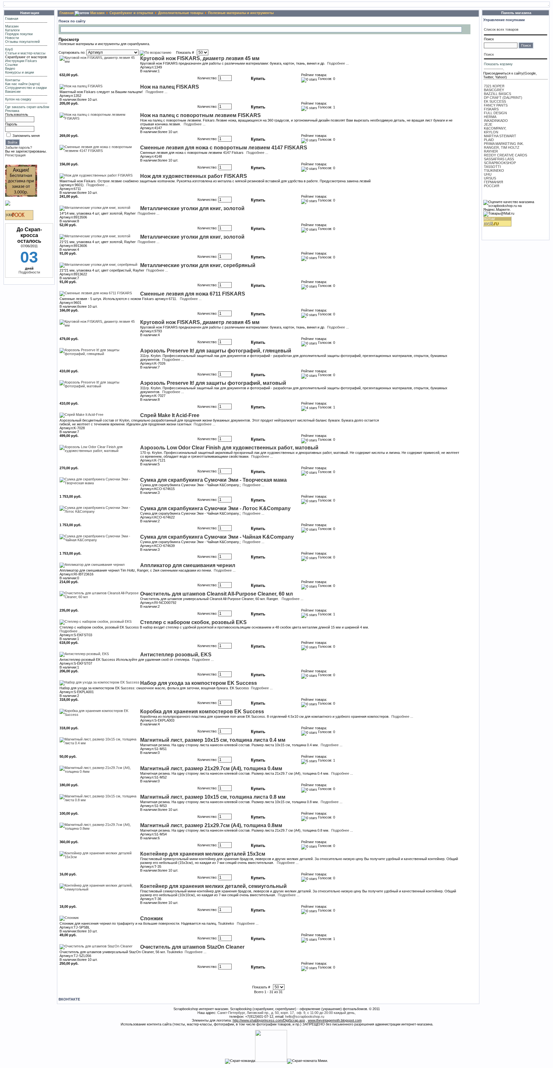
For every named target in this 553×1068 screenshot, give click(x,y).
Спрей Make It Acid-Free (169, 415)
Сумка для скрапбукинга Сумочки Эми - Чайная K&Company (217, 537)
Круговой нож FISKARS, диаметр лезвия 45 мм (200, 58)
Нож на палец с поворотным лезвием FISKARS (200, 115)
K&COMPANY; (495, 128)
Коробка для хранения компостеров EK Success (202, 711)
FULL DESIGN (495, 113)
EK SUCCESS (495, 101)
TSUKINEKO (494, 170)
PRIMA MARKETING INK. (504, 144)
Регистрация (15, 155)
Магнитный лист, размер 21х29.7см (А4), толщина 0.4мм (211, 768)
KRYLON (491, 132)
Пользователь (16, 114)
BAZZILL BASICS (497, 94)
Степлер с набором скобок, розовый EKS (193, 622)
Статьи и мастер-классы (25, 53)
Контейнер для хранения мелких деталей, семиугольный (213, 886)
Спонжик (151, 918)
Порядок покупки (19, 34)
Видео (10, 68)
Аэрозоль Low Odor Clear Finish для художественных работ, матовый (229, 447)
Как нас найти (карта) (22, 84)
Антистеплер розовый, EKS (176, 654)
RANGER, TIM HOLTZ (501, 147)
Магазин (12, 26)
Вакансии (12, 91)
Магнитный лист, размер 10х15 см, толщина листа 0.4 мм (212, 740)
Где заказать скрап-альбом (27, 107)
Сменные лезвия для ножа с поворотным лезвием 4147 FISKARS (223, 147)
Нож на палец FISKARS (169, 87)
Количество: (207, 78)
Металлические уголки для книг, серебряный (197, 265)
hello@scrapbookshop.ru (304, 1016)
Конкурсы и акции (19, 72)
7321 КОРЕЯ (494, 86)
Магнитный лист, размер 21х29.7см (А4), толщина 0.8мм (211, 825)
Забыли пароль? (18, 147)
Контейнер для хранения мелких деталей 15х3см (202, 854)
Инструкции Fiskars (21, 61)
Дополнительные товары (180, 13)
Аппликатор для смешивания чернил (187, 565)
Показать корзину (498, 64)
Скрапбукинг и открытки (131, 13)
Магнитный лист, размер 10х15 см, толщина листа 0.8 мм (212, 797)
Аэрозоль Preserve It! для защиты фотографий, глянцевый (215, 350)
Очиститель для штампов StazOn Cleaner (192, 947)
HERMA (490, 117)
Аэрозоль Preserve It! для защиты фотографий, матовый (213, 383)
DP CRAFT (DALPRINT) (503, 97)
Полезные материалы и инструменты (241, 13)
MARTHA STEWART (500, 136)
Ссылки (11, 65)
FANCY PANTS (496, 105)
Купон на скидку (18, 99)
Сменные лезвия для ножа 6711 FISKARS (192, 294)
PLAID (489, 140)
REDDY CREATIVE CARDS (505, 155)
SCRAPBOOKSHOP (500, 163)
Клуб (9, 49)
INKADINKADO (496, 121)
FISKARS (491, 109)
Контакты (12, 80)
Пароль (11, 124)
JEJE (488, 124)
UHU (488, 174)
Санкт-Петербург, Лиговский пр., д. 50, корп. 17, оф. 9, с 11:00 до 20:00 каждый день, (286, 1013)
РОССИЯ (491, 186)
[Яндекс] (66, 29)
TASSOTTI (492, 167)
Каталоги (12, 30)
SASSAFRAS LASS (499, 159)
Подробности (29, 272)
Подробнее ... (338, 63)
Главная (11, 18)
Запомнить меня (26, 136)
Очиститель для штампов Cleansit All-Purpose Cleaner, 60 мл (216, 594)
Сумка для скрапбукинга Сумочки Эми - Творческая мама (213, 480)
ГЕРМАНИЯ (493, 182)
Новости (12, 38)
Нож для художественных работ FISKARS (193, 176)
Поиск (489, 39)
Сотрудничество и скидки (26, 88)
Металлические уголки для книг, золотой (192, 208)
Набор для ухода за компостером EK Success (198, 683)
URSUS (490, 178)
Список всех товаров (501, 29)
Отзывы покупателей (22, 42)
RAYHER (491, 151)
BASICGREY (494, 90)
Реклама (12, 111)
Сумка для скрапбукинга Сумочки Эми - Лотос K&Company (215, 508)
